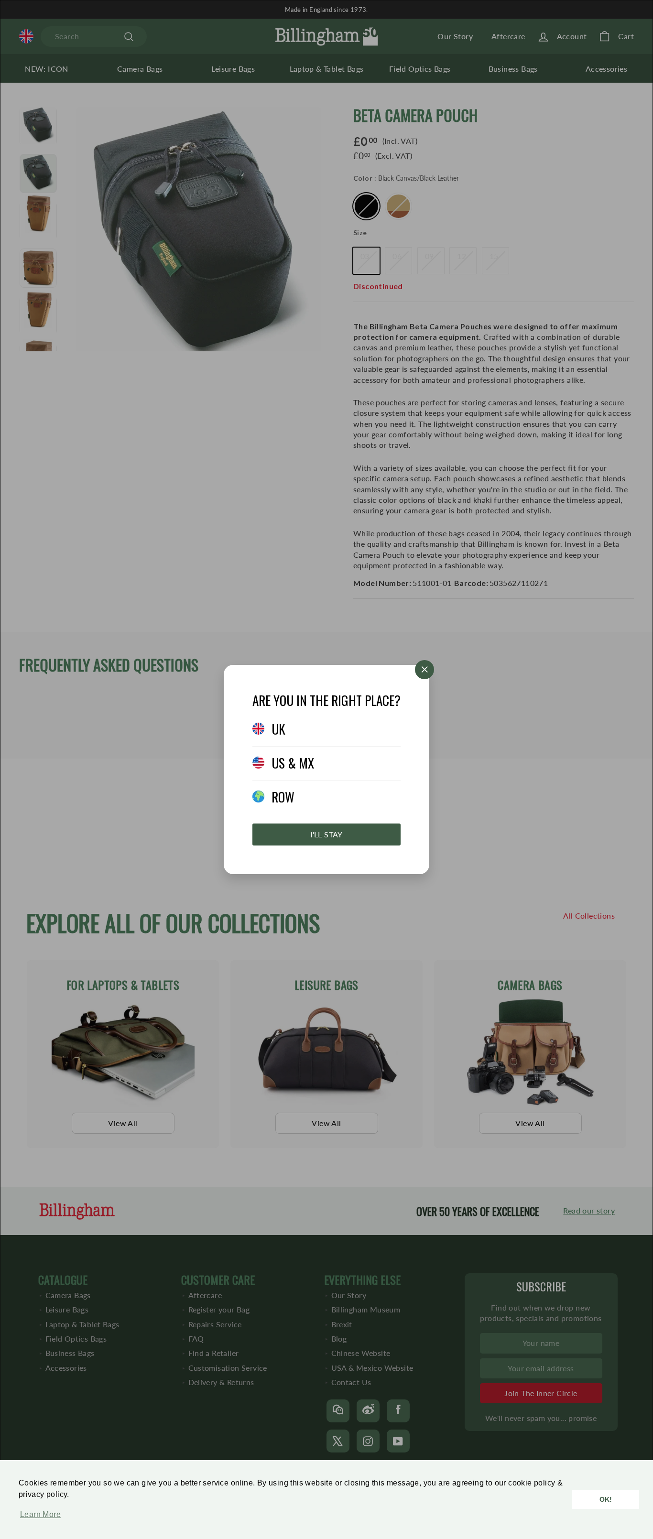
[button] (38, 1519)
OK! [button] (605, 1499)
